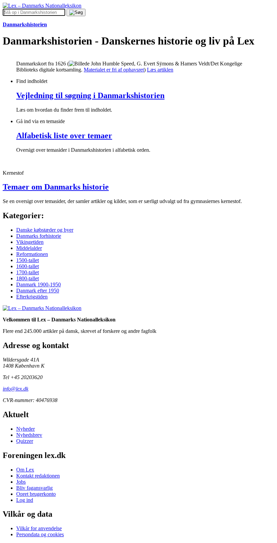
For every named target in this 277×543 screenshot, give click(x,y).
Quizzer (24, 441)
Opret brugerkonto (36, 494)
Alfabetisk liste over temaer (64, 135)
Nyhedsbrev (29, 435)
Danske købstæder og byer (44, 230)
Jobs (21, 482)
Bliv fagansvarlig (34, 488)
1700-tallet (27, 272)
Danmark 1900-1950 (38, 284)
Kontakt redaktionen (38, 476)
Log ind (24, 500)
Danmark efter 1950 (37, 290)
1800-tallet (27, 278)
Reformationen (32, 254)
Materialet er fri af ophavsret (114, 70)
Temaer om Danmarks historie (56, 186)
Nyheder (25, 429)
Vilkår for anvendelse (39, 528)
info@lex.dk (15, 389)
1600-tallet (27, 266)
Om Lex (25, 470)
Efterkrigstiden (32, 296)
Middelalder (29, 248)
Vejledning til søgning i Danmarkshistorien (90, 95)
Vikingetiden (30, 242)
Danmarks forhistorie (38, 236)
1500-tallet (27, 260)
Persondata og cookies (40, 534)
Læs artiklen (160, 70)
